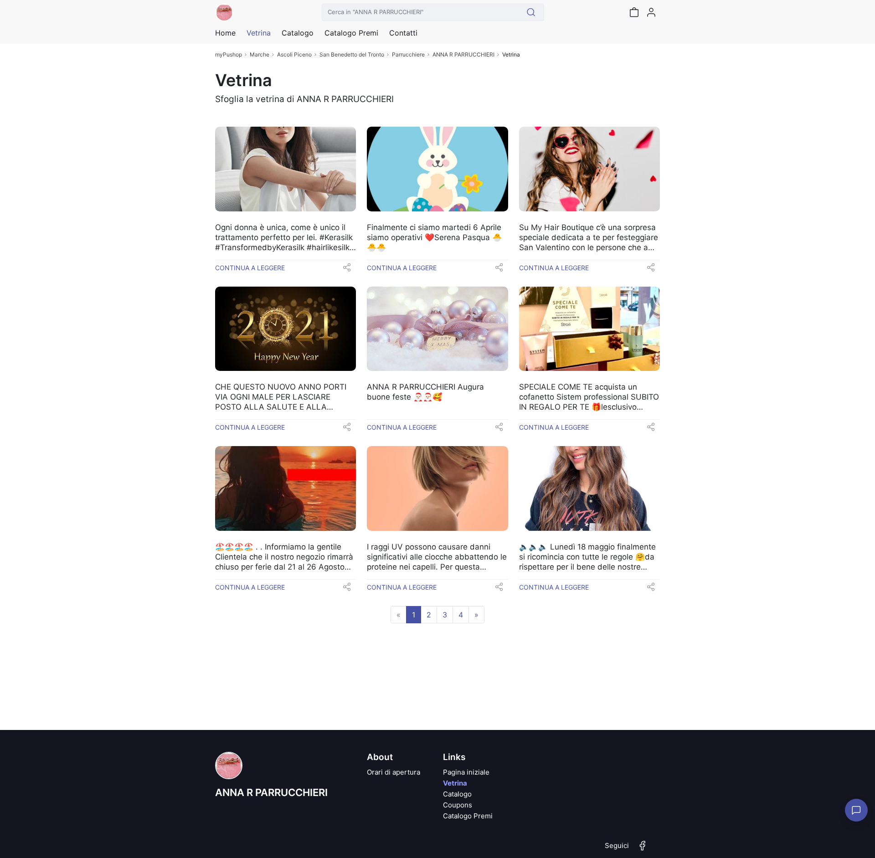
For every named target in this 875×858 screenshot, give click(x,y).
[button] (347, 270)
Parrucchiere (408, 54)
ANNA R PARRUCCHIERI (463, 54)
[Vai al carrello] (634, 12)
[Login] (651, 12)
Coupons (457, 805)
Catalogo (298, 32)
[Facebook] (642, 849)
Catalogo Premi (468, 816)
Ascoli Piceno (294, 54)
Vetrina (455, 783)
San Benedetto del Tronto (351, 54)
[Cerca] (531, 12)
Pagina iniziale (466, 772)
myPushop (228, 54)
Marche (259, 54)
